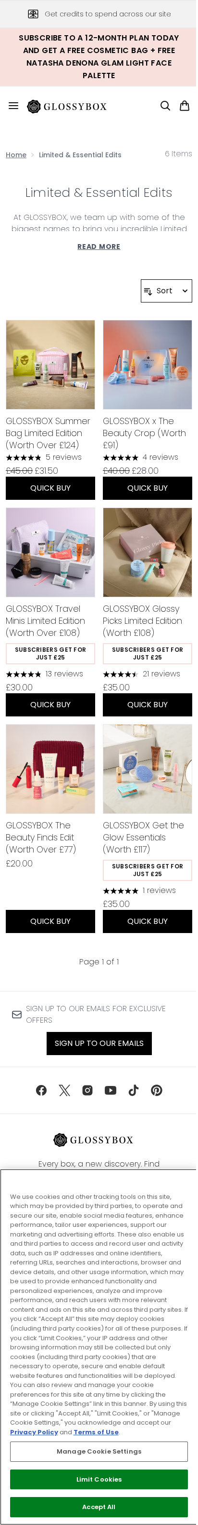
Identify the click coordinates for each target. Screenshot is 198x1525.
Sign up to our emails (99, 1043)
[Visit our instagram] (87, 1090)
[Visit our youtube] (110, 1090)
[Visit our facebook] (41, 1090)
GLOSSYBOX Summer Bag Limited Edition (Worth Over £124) (48, 433)
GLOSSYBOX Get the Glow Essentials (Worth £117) (143, 837)
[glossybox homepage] (72, 105)
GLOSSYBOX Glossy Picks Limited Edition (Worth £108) (142, 621)
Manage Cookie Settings (99, 1451)
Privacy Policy (34, 1432)
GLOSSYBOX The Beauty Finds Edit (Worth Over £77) (41, 837)
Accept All (98, 1506)
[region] (99, 1347)
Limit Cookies (99, 1479)
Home (16, 155)
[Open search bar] (165, 105)
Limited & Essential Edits (99, 192)
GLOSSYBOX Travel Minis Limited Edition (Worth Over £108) (45, 621)
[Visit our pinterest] (156, 1090)
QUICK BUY (50, 488)
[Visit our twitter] (64, 1090)
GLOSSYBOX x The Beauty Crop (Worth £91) (144, 433)
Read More (98, 246)
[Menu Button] (9, 105)
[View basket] (184, 105)
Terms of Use (96, 1432)
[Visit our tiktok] (133, 1090)
